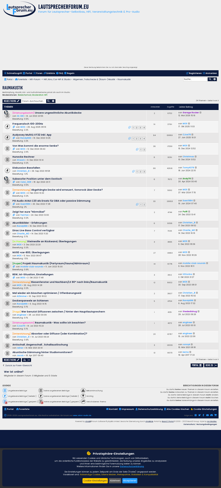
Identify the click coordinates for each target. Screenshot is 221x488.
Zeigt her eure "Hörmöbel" (28, 211)
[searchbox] (195, 79)
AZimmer (22, 296)
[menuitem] (13, 73)
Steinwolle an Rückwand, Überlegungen (52, 241)
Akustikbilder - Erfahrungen (29, 222)
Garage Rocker (191, 112)
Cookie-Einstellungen (95, 480)
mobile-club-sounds (31, 266)
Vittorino (187, 274)
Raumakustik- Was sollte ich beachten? (60, 322)
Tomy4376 (188, 167)
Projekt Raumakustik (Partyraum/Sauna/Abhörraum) (56, 263)
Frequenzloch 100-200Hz (27, 123)
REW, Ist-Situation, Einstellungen (32, 274)
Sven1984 (25, 204)
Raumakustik (12, 87)
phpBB (88, 421)
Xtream (21, 160)
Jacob (20, 355)
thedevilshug (190, 311)
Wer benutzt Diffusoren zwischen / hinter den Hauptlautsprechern (63, 311)
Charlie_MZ (23, 233)
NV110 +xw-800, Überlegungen (31, 252)
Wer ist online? (14, 371)
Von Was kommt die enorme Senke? (35, 145)
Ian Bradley (212, 421)
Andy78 (187, 178)
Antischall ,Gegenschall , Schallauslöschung (40, 344)
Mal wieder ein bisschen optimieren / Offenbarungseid (46, 293)
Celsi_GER (25, 182)
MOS (22, 127)
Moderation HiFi (39, 95)
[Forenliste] (19, 9)
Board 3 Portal (168, 421)
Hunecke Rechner (23, 156)
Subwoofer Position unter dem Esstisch (37, 178)
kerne (186, 352)
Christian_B (23, 171)
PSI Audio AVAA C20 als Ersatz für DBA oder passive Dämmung (51, 200)
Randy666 (25, 138)
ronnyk (186, 344)
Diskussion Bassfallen (26, 167)
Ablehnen (115, 480)
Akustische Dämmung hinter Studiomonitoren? (42, 352)
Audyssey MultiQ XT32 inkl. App (31, 134)
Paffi (185, 211)
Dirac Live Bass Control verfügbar (33, 230)
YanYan (24, 215)
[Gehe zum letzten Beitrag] (200, 112)
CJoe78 (187, 134)
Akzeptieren (129, 480)
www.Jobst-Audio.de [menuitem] (82, 415)
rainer (20, 347)
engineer (21, 314)
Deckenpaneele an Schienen (30, 300)
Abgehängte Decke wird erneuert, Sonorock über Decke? (67, 189)
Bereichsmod (24, 95)
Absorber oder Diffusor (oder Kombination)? (59, 333)
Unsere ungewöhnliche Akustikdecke (58, 112)
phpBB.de (149, 421)
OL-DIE (20, 116)
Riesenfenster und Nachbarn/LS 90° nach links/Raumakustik (69, 282)
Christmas (188, 156)
